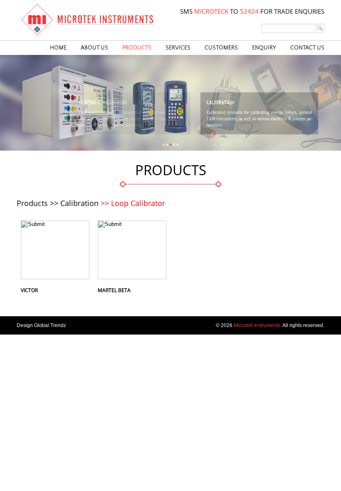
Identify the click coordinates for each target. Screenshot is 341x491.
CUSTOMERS (221, 48)
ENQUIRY (264, 48)
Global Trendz (50, 325)
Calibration (79, 203)
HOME (58, 48)
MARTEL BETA (114, 290)
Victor (29, 290)
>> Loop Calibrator (133, 203)
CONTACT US (307, 48)
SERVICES (178, 48)
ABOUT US (94, 48)
